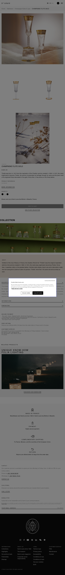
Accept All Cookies (37, 293)
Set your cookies (26, 293)
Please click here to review (17, 288)
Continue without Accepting (50, 280)
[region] (32, 287)
